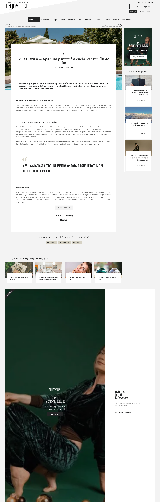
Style (56, 20)
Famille (98, 20)
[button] (152, 2)
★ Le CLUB (33, 20)
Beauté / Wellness (68, 20)
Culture (107, 20)
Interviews (126, 20)
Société (116, 20)
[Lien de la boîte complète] (138, 90)
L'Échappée (45, 20)
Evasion (88, 20)
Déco (80, 20)
